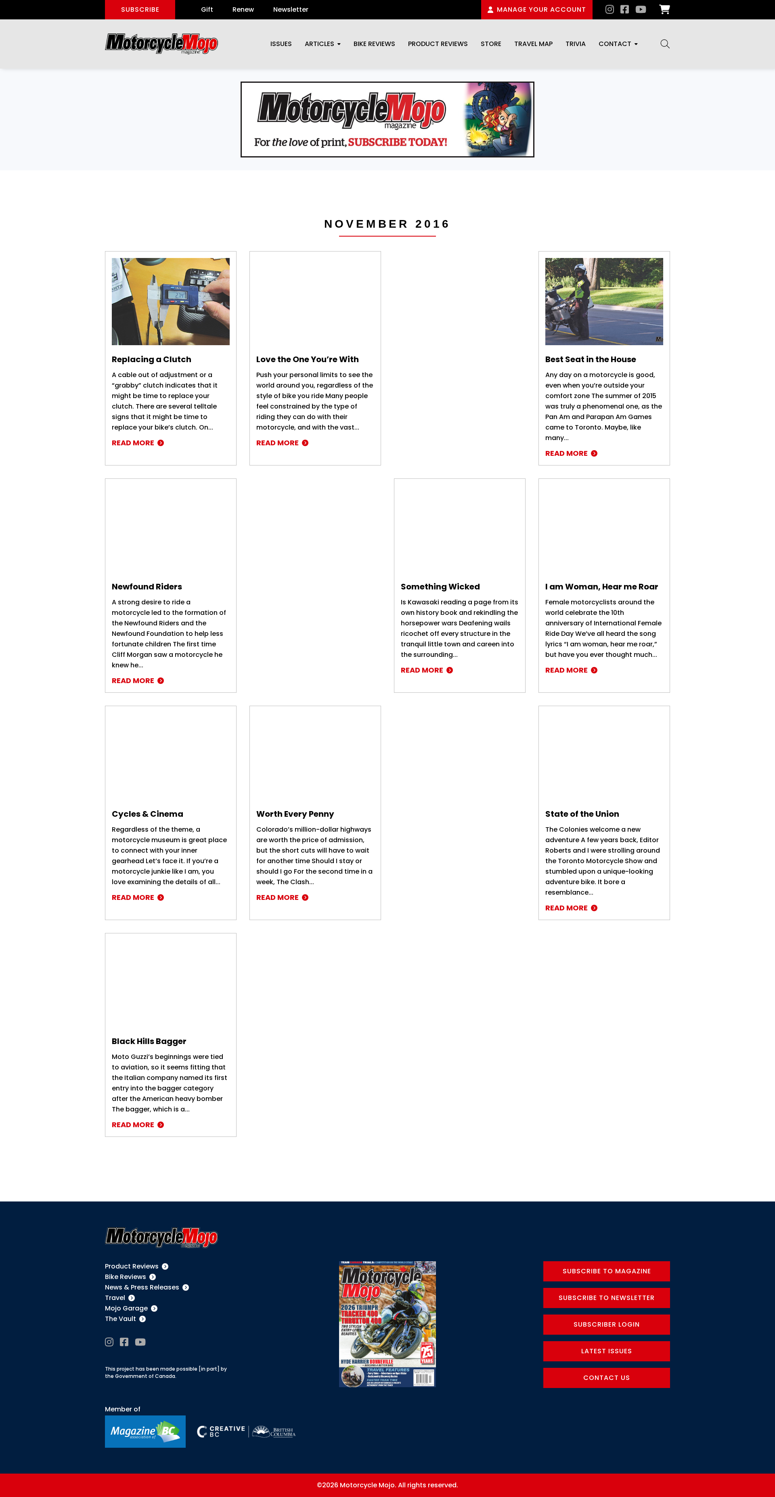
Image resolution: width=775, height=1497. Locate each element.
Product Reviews (438, 43)
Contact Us (606, 1377)
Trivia (576, 43)
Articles (319, 43)
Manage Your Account (541, 9)
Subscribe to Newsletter (607, 1297)
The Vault (120, 1318)
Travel (115, 1297)
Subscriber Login (607, 1324)
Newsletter (290, 9)
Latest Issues (606, 1351)
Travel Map (533, 43)
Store (491, 43)
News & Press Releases (142, 1287)
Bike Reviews (374, 43)
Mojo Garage (126, 1308)
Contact (615, 43)
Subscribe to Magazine (607, 1271)
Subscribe (140, 9)
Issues (281, 43)
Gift (207, 9)
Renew (243, 9)
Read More (133, 443)
